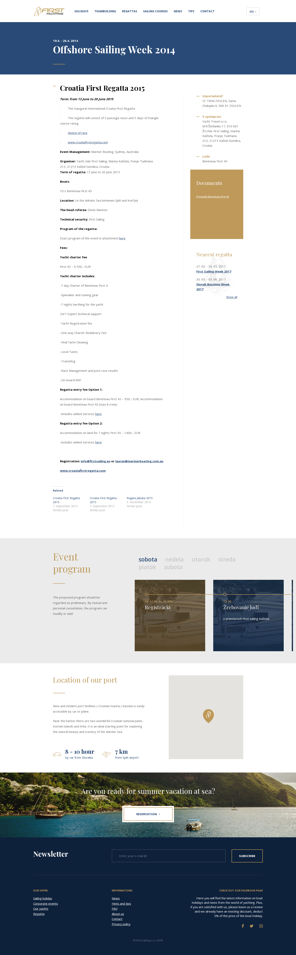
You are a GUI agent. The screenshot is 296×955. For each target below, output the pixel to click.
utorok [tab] (201, 559)
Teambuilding (105, 11)
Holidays (81, 11)
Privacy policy (121, 924)
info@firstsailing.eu (95, 461)
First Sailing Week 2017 (213, 271)
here (122, 238)
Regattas (129, 11)
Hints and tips (121, 903)
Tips (191, 11)
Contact (207, 11)
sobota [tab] (148, 559)
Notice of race (77, 133)
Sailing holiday (42, 898)
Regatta (39, 914)
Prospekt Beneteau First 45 (212, 196)
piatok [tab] (147, 567)
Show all (231, 297)
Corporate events (45, 903)
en (252, 11)
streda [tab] (227, 559)
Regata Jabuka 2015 (140, 498)
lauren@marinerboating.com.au (139, 461)
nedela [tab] (174, 559)
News (178, 11)
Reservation (146, 814)
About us (118, 914)
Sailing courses (155, 11)
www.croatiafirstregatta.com (88, 142)
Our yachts (40, 909)
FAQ (115, 909)
